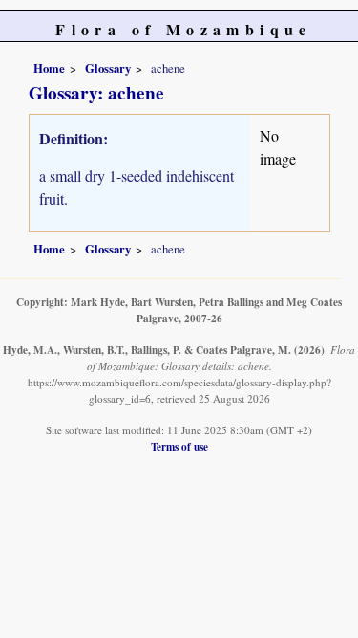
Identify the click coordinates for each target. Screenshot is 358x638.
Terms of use (179, 446)
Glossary (108, 68)
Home (49, 68)
